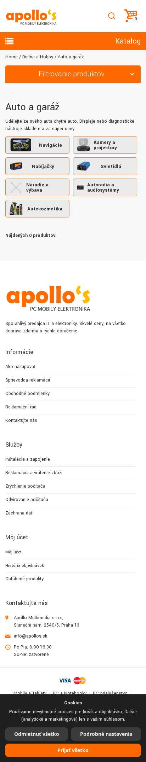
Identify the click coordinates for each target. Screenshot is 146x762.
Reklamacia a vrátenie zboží (33, 473)
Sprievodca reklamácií (27, 380)
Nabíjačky (43, 166)
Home (11, 57)
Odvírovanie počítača (26, 499)
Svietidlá (111, 166)
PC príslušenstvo (110, 693)
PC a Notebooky (69, 693)
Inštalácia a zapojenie (27, 459)
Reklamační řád (20, 407)
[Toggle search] (111, 16)
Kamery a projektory (105, 145)
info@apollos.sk (30, 636)
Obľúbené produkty (24, 579)
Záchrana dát (18, 513)
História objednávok (24, 566)
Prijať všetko (73, 750)
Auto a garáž (71, 57)
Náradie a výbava (37, 187)
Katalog (128, 41)
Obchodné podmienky (27, 393)
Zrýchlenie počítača (25, 486)
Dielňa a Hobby (37, 57)
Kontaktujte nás (21, 420)
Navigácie (50, 145)
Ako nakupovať (20, 366)
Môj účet (13, 552)
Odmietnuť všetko (36, 734)
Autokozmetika (44, 208)
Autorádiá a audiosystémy (103, 187)
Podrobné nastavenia (106, 734)
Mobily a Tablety (29, 693)
